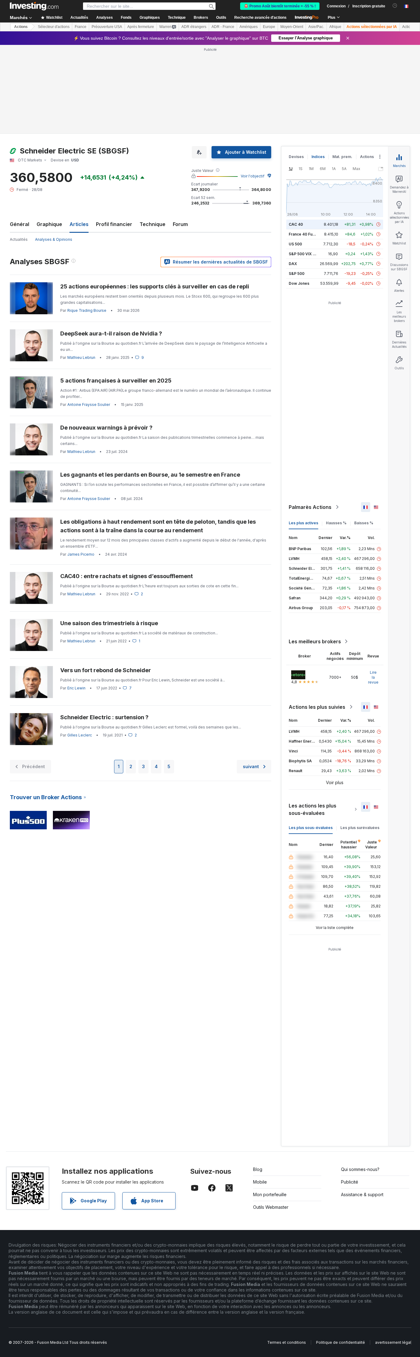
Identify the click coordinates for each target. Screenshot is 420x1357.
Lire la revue (373, 677)
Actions (21, 27)
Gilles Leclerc (79, 735)
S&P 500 (296, 273)
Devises (296, 156)
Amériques (249, 27)
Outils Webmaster (270, 1207)
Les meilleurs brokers (315, 641)
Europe (269, 27)
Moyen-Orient (291, 27)
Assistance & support (362, 1194)
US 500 (295, 244)
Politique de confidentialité (340, 1342)
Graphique (49, 224)
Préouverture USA (107, 27)
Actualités (19, 239)
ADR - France (223, 27)
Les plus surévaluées (359, 827)
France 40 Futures (305, 234)
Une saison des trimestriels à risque (109, 623)
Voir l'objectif (252, 176)
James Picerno (80, 554)
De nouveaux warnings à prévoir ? (106, 427)
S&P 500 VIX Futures (308, 254)
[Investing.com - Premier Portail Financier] (34, 6)
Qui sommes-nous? (360, 1169)
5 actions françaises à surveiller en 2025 (116, 380)
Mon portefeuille (270, 1194)
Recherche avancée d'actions (260, 17)
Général (19, 224)
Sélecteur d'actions (53, 27)
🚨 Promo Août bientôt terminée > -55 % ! (280, 6)
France (80, 27)
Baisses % (363, 523)
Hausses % (336, 523)
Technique (152, 224)
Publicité (349, 1181)
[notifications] (394, 6)
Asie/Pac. (316, 27)
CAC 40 (296, 224)
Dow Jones (299, 283)
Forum (180, 224)
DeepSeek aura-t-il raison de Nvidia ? (111, 333)
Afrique (335, 27)
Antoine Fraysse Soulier (88, 404)
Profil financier (114, 224)
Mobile (260, 1181)
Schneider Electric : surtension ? (104, 717)
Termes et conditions (286, 1342)
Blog (257, 1169)
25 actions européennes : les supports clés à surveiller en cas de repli (154, 286)
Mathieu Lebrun (81, 357)
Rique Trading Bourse (86, 310)
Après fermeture (140, 27)
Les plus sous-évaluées (311, 827)
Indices (318, 156)
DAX (293, 263)
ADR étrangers (193, 27)
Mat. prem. (342, 156)
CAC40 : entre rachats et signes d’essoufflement (126, 576)
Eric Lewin (76, 688)
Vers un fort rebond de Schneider (105, 670)
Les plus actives (303, 523)
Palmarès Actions (310, 507)
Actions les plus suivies (317, 707)
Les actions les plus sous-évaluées (312, 809)
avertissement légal (393, 1342)
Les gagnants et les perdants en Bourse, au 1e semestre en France (150, 474)
